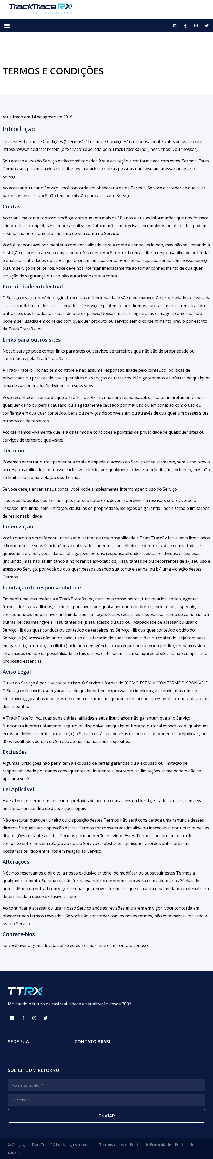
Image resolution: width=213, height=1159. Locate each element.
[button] (7, 25)
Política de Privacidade (150, 1144)
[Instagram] (196, 26)
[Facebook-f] (185, 26)
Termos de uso (112, 1144)
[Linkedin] (174, 26)
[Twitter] (206, 26)
